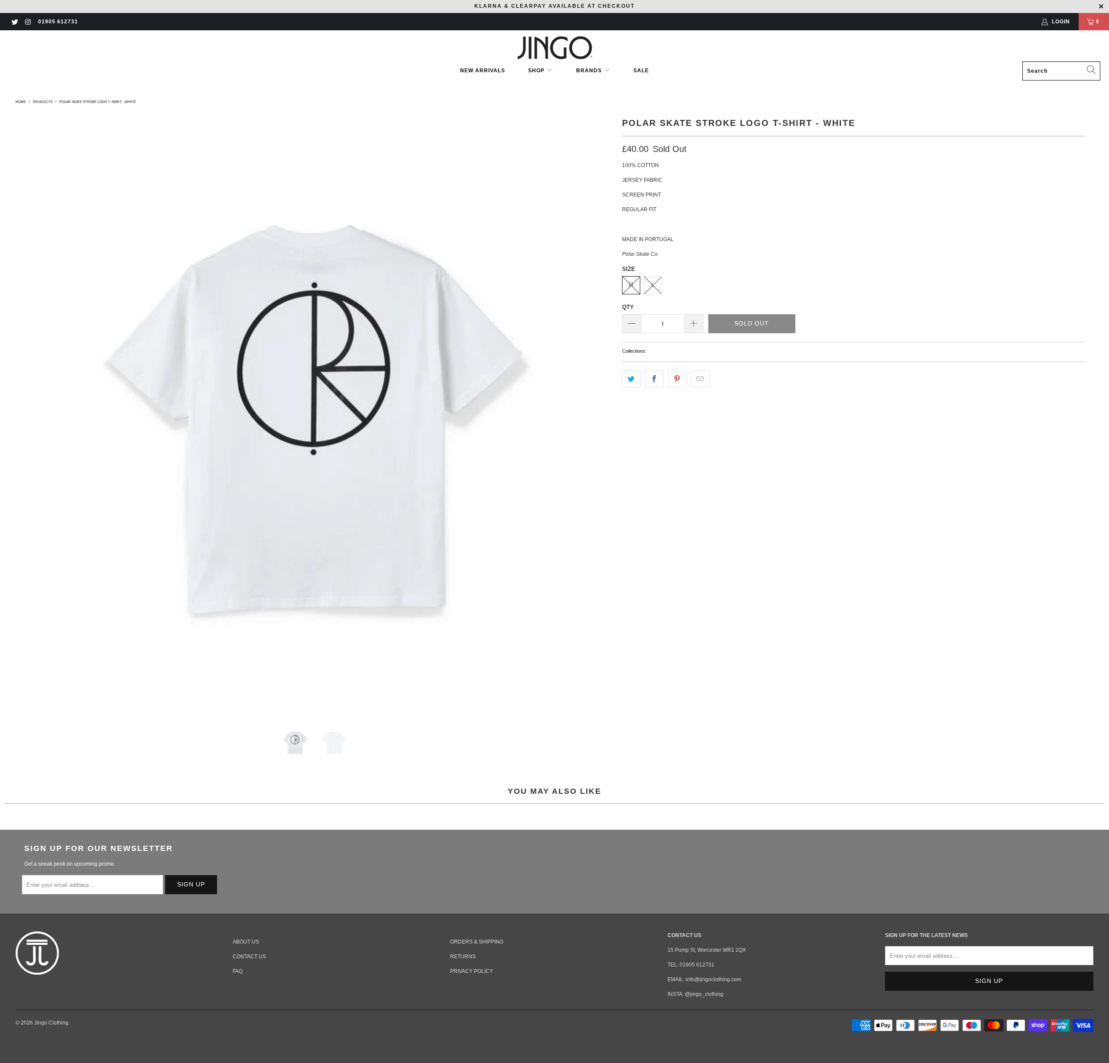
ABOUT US (246, 942)
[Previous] (23, 413)
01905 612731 (58, 22)
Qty (628, 307)
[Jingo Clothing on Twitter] (14, 22)
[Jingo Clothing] (555, 48)
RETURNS (463, 956)
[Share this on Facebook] (654, 378)
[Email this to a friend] (700, 378)
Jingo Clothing (51, 1023)
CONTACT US (249, 956)
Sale (641, 71)
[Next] (605, 413)
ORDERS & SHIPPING (476, 942)
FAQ (238, 971)
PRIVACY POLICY (471, 971)
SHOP (537, 71)
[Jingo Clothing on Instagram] (27, 22)
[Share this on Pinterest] (677, 378)
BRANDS (589, 71)
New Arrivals (482, 71)
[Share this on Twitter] (631, 378)
